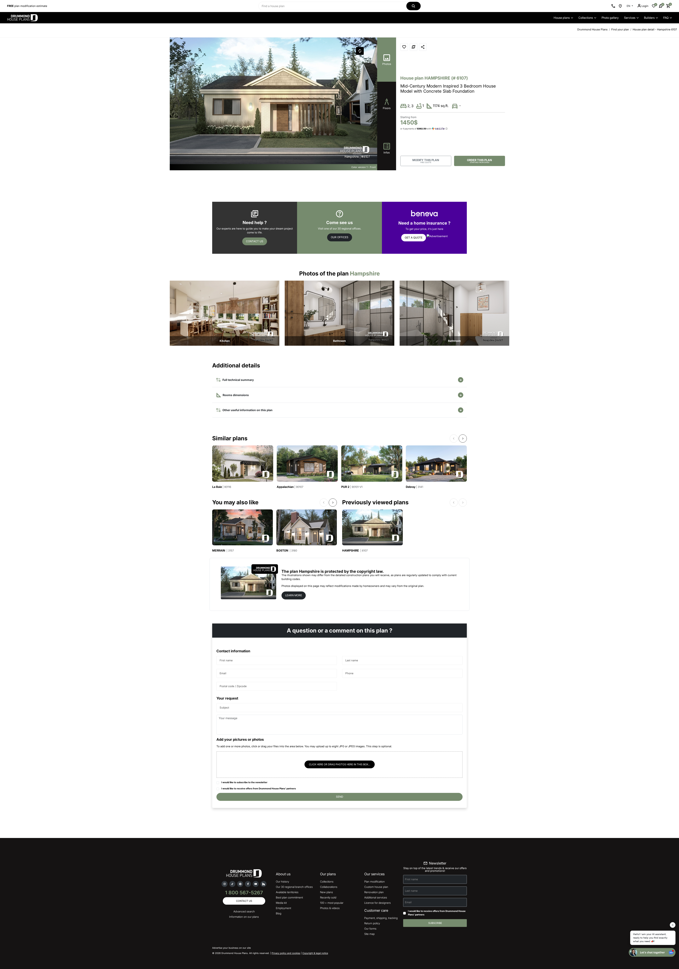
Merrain (223, 550)
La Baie (221, 487)
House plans (562, 17)
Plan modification (374, 881)
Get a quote (413, 237)
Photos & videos (330, 908)
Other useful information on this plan (246, 410)
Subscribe (435, 922)
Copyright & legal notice (315, 953)
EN (629, 6)
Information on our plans (244, 916)
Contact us (254, 241)
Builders (649, 17)
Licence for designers (377, 902)
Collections (585, 17)
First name (226, 660)
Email (223, 673)
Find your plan (620, 29)
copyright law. (370, 571)
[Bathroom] (339, 313)
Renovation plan (374, 892)
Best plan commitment (289, 897)
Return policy (372, 923)
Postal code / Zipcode (233, 686)
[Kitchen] (224, 313)
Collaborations (328, 887)
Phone (349, 673)
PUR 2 (351, 487)
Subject (224, 707)
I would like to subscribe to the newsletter (244, 782)
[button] (371, 106)
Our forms (370, 928)
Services (629, 17)
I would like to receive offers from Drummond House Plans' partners (258, 788)
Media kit (281, 902)
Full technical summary (237, 380)
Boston (286, 550)
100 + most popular (331, 902)
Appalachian (290, 487)
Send (339, 796)
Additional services (375, 897)
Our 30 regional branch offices (294, 887)
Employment (283, 908)
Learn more (293, 595)
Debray (414, 487)
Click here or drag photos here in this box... (339, 764)
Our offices (339, 237)
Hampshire (355, 550)
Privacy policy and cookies (286, 953)
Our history (282, 881)
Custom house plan (376, 887)
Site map (369, 934)
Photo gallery (610, 17)
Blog (278, 913)
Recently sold (328, 897)
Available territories (287, 892)
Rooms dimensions (235, 395)
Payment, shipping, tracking (381, 918)
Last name (351, 660)
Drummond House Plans (592, 29)
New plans (326, 892)
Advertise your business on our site (231, 947)
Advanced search (244, 911)
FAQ (666, 17)
